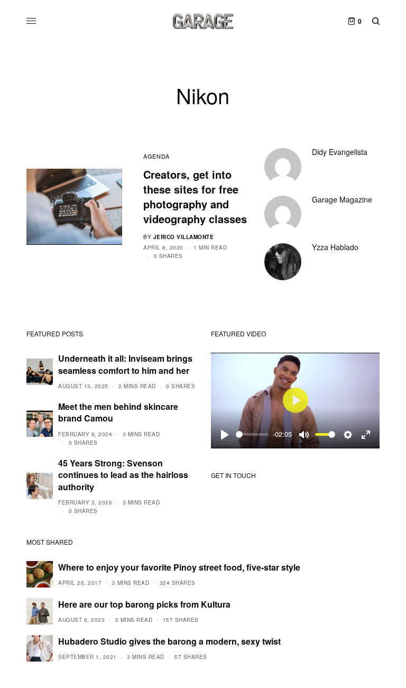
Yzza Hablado (335, 247)
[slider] (252, 434)
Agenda (156, 156)
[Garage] (203, 21)
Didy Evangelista (339, 151)
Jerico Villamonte (183, 237)
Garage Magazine (342, 199)
